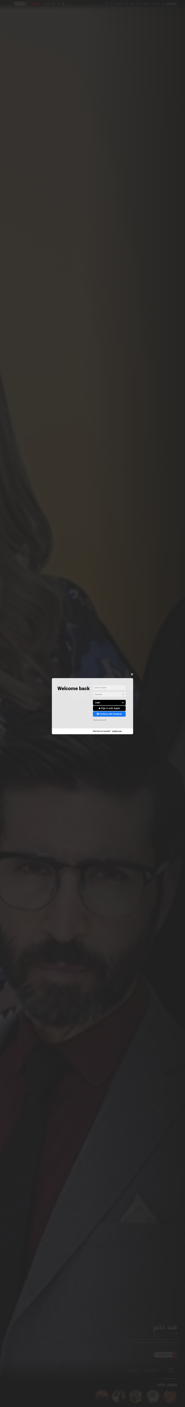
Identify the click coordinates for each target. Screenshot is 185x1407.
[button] (109, 708)
